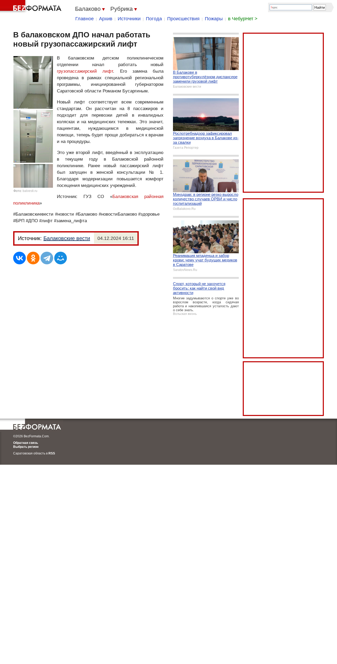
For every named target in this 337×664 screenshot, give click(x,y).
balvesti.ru (30, 191)
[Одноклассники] (33, 258)
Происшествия (183, 18)
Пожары (214, 18)
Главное (84, 18)
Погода (154, 18)
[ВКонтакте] (19, 258)
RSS (51, 453)
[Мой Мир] (60, 258)
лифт (107, 71)
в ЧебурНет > (242, 18)
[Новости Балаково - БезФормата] (31, 6)
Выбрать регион (25, 447)
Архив (105, 18)
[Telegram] (47, 258)
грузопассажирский (77, 71)
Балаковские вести (66, 238)
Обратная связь (25, 443)
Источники (129, 18)
